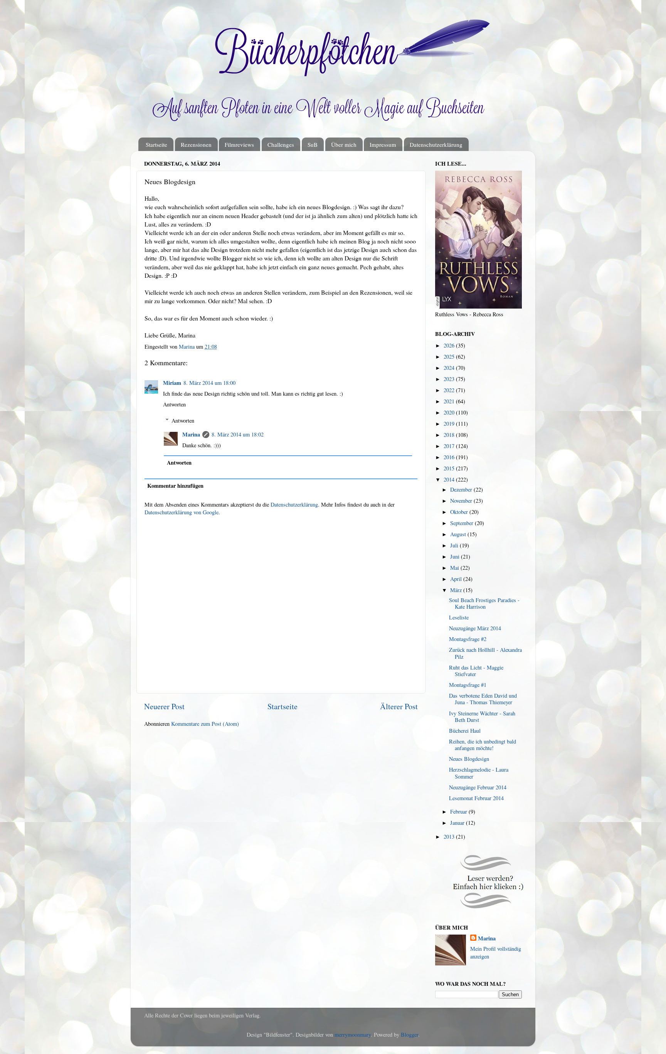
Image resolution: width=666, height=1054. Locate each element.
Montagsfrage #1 (467, 684)
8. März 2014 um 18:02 (238, 434)
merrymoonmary (353, 1034)
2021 (450, 401)
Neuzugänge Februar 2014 (477, 787)
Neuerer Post (164, 706)
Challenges (280, 144)
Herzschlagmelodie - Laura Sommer (478, 773)
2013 (450, 836)
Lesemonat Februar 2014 (476, 798)
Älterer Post (399, 706)
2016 (450, 457)
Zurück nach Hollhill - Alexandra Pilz (485, 653)
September (462, 523)
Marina (191, 434)
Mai (455, 567)
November (462, 500)
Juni (455, 556)
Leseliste (459, 617)
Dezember (462, 489)
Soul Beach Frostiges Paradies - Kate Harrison (484, 603)
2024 (450, 367)
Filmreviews (239, 144)
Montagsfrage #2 (467, 639)
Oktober (459, 511)
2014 (450, 479)
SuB (313, 144)
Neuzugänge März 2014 (475, 628)
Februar (459, 811)
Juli (455, 545)
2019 (450, 423)
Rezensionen (196, 144)
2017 (450, 446)
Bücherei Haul (465, 730)
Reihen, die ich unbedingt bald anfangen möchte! (482, 745)
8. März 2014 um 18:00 (209, 382)
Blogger (409, 1034)
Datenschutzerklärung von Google (182, 512)
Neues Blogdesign (469, 758)
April (456, 578)
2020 (450, 412)
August (459, 534)
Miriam (172, 383)
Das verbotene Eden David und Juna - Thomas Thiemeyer (483, 699)
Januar (458, 822)
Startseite (156, 144)
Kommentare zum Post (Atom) (205, 723)
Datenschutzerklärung (436, 144)
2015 (450, 468)
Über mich (344, 144)
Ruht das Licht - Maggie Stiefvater (476, 671)
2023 (450, 379)
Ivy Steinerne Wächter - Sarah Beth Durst (482, 716)
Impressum (383, 144)
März (456, 590)
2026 (450, 345)
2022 (450, 390)
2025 (450, 356)
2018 (450, 434)
